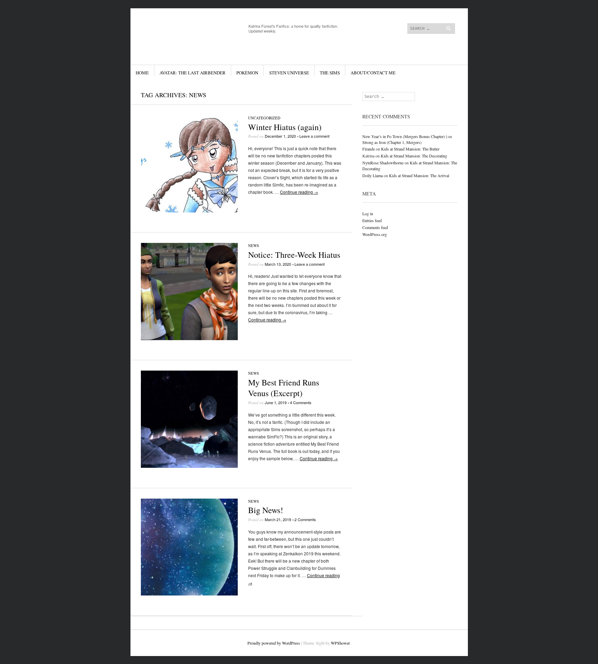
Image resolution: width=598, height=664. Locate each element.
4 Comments (300, 402)
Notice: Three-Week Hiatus (294, 254)
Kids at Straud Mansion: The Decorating (414, 155)
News (253, 245)
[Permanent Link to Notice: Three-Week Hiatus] (189, 338)
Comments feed (375, 227)
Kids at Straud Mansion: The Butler (410, 149)
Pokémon (247, 73)
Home (142, 73)
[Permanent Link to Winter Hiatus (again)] (189, 210)
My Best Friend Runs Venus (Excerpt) (283, 388)
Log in (367, 213)
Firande (368, 149)
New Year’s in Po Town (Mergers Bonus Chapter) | (404, 136)
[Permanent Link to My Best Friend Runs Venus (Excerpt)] (189, 466)
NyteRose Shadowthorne (383, 162)
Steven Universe (289, 73)
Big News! (265, 510)
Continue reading (299, 192)
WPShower (340, 643)
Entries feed (372, 220)
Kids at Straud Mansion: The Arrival (419, 175)
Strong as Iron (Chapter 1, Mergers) (392, 142)
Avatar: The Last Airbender (193, 73)
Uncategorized (264, 117)
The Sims (330, 73)
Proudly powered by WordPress (273, 643)
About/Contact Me (373, 73)
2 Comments (305, 519)
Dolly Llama (372, 175)
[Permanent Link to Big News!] (189, 594)
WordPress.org (374, 234)
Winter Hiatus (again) (284, 127)
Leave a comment (314, 136)
